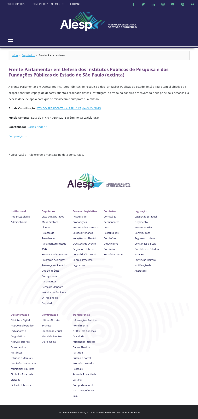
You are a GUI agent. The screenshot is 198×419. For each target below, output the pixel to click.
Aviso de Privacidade (84, 374)
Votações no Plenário (85, 238)
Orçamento (141, 222)
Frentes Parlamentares (55, 254)
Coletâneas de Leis (145, 243)
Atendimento (80, 325)
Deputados (28, 55)
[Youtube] (173, 4)
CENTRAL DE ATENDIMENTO (47, 4)
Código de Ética (50, 270)
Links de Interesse (21, 385)
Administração (19, 222)
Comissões (110, 211)
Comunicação (50, 314)
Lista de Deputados (53, 216)
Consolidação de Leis (85, 254)
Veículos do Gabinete (54, 292)
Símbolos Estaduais (22, 374)
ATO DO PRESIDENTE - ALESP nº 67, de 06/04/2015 (69, 108)
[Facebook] (133, 4)
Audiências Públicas (84, 341)
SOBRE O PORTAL (16, 4)
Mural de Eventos (52, 336)
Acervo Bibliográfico (22, 325)
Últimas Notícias (51, 320)
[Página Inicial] (99, 20)
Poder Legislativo (21, 216)
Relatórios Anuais (114, 254)
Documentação (20, 314)
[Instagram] (163, 4)
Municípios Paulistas (22, 369)
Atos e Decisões (143, 227)
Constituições (142, 233)
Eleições (15, 379)
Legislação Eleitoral (145, 260)
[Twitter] (143, 4)
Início (15, 55)
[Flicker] (192, 4)
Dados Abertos (81, 347)
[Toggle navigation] (10, 40)
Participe (78, 352)
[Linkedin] (153, 4)
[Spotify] (183, 4)
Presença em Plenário (54, 265)
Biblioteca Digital (20, 320)
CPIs (106, 227)
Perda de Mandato (52, 287)
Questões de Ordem (84, 243)
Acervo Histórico (20, 341)
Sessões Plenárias (83, 233)
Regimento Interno (84, 249)
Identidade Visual (52, 331)
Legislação (141, 211)
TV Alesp (46, 325)
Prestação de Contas (53, 260)
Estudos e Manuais (21, 358)
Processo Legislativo (85, 211)
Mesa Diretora (50, 222)
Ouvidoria (78, 336)
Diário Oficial (49, 341)
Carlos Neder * (37, 127)
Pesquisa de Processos (86, 227)
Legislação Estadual (146, 216)
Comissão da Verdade (23, 363)
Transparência (81, 314)
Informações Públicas (85, 320)
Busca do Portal (82, 358)
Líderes (46, 227)
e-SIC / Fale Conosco (84, 331)
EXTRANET (76, 4)
